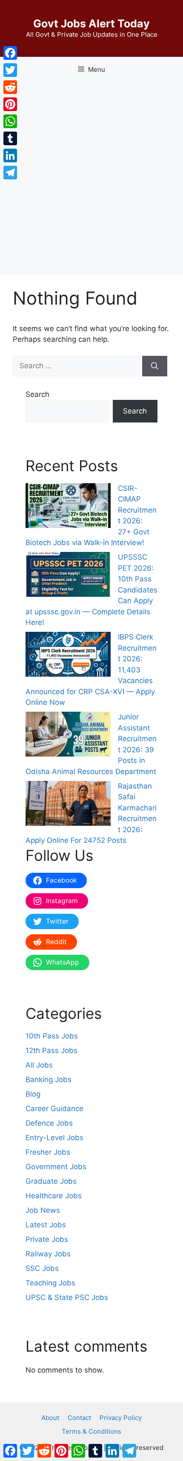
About (50, 1418)
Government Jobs (56, 1166)
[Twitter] (10, 70)
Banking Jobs (48, 1079)
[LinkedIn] (10, 155)
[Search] (154, 366)
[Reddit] (10, 87)
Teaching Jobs (50, 1283)
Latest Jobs (46, 1224)
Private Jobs (47, 1239)
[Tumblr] (10, 138)
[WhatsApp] (10, 121)
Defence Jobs (49, 1123)
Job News (43, 1210)
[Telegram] (10, 172)
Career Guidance (54, 1108)
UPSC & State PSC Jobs (67, 1297)
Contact (79, 1418)
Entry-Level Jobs (54, 1137)
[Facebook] (10, 53)
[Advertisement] (91, 178)
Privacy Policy (121, 1418)
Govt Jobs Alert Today (91, 23)
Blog (33, 1094)
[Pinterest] (10, 104)
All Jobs (39, 1065)
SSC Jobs (42, 1268)
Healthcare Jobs (54, 1195)
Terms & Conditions (91, 1431)
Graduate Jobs (51, 1181)
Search (37, 394)
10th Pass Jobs (52, 1036)
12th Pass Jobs (51, 1050)
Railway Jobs (48, 1254)
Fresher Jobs (48, 1152)
